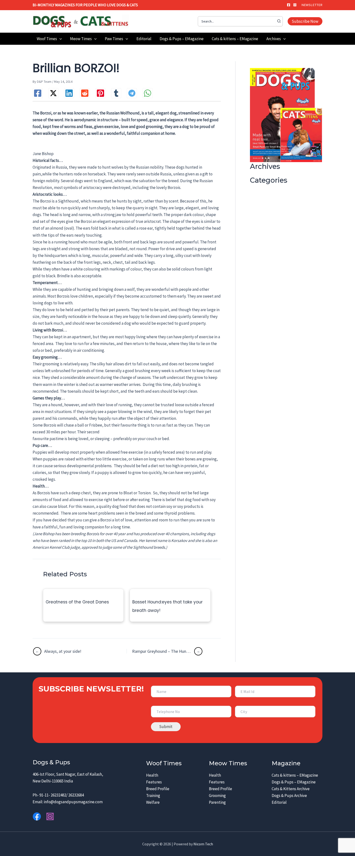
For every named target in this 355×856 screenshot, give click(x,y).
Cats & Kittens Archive (291, 788)
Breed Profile (157, 788)
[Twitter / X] (53, 93)
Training (153, 795)
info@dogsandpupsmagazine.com (73, 801)
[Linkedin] (69, 93)
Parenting (217, 802)
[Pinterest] (100, 93)
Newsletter (311, 5)
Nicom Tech (203, 843)
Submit (165, 726)
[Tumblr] (116, 93)
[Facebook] (288, 5)
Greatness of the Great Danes (77, 602)
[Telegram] (132, 93)
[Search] (279, 21)
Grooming (217, 795)
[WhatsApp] (147, 93)
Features (154, 782)
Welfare (153, 802)
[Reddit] (85, 93)
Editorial (279, 802)
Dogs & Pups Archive (289, 795)
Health (152, 775)
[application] (59, 39)
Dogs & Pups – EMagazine (294, 782)
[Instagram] (295, 5)
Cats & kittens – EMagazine (295, 775)
